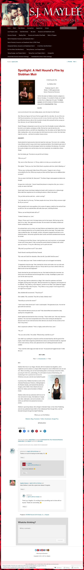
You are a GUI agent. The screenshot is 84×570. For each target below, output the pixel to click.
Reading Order (22, 35)
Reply (22, 457)
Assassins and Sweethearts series (46, 31)
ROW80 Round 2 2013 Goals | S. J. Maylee (37, 514)
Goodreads (48, 419)
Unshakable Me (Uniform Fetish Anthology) (41, 56)
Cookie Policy (32, 567)
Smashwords (42, 359)
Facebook (36, 419)
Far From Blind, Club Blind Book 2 (16, 49)
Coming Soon (30, 28)
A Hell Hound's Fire (44, 439)
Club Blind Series (24, 31)
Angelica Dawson (24, 483)
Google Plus (55, 419)
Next (75, 61)
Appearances (39, 28)
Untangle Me (51, 53)
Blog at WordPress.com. (31, 564)
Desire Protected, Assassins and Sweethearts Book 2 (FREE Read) (24, 42)
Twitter (42, 419)
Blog (32, 419)
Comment (60, 540)
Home (9, 28)
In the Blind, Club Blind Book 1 (44, 46)
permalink (40, 441)
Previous (69, 61)
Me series (33, 31)
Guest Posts (32, 439)
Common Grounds (12, 35)
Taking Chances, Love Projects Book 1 (35, 49)
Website (28, 419)
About (14, 28)
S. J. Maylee (29, 463)
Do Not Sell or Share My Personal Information (47, 564)
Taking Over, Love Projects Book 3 (37, 53)
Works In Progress (52, 35)
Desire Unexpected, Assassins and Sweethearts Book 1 (21, 38)
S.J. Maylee (28, 441)
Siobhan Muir (21, 441)
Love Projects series (12, 31)
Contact (47, 28)
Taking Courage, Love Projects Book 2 (17, 53)
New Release (21, 28)
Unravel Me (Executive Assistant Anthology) (18, 56)
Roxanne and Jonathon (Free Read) (36, 35)
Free (51, 439)
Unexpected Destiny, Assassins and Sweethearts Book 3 (21, 46)
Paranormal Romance (57, 439)
